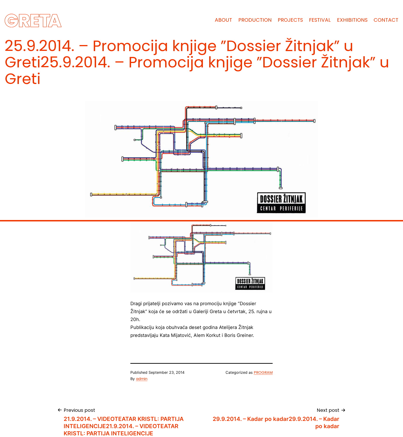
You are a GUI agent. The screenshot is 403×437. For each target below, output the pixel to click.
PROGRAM (263, 372)
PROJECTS (290, 20)
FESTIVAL (320, 20)
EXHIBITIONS (352, 20)
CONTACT (386, 20)
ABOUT (223, 20)
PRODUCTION (255, 20)
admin (141, 378)
